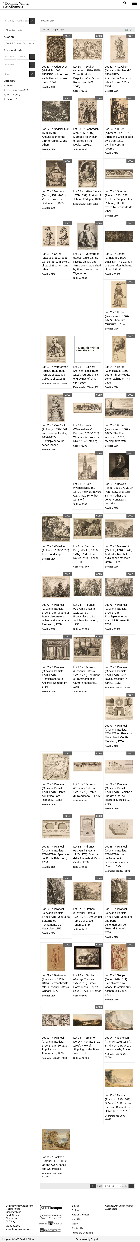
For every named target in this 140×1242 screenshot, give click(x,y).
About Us (76, 1219)
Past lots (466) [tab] (48, 21)
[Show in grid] (132, 29)
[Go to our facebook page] (107, 1214)
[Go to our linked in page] (113, 1214)
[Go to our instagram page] (124, 1214)
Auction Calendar (80, 1215)
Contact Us (77, 1228)
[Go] (32, 21)
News (75, 1224)
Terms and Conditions (82, 1233)
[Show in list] (127, 29)
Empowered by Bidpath (87, 1239)
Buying (75, 1206)
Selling (75, 1210)
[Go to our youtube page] (119, 1214)
